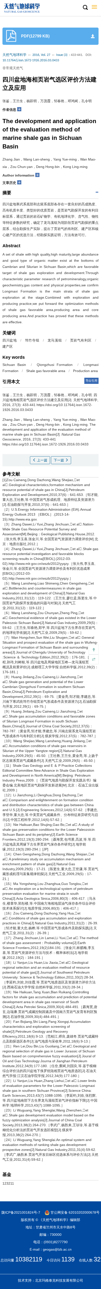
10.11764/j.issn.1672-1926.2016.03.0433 (30, 60)
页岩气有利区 (81, 340)
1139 (68, 1259)
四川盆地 (9, 340)
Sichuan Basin (14, 365)
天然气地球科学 (14, 55)
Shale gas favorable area (45, 371)
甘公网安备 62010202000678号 (75, 1212)
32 (97, 1259)
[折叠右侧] (94, 659)
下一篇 (59, 460)
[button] (85, 7)
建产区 (7, 346)
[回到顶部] (94, 649)
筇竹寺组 (32, 340)
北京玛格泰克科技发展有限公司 (59, 1280)
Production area (85, 371)
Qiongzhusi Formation (55, 365)
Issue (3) (61, 55)
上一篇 (41, 460)
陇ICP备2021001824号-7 (20, 1212)
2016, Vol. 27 (41, 55)
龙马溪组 (55, 340)
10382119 (28, 1259)
